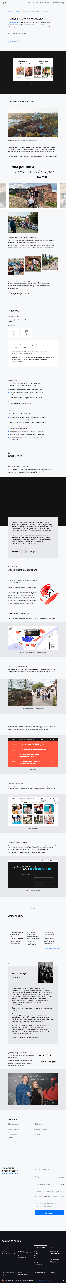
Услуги (28, 2)
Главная (10, 11)
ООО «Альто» (5, 1275)
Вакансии (36, 1253)
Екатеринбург (21, 1251)
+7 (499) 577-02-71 (54, 1247)
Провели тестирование (30, 602)
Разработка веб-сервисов (56, 1257)
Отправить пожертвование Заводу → (52, 948)
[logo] (4, 2)
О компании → (13, 1145)
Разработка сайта (13, 22)
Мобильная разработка (55, 1265)
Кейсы (37, 2)
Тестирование (53, 1267)
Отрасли (42, 2)
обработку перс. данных (45, 1206)
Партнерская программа (40, 1272)
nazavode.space (14, 41)
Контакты (47, 2)
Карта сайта (52, 1272)
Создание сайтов (54, 1251)
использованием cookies (43, 1280)
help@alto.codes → (13, 1240)
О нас (33, 2)
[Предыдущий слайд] (2, 70)
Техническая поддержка (55, 1259)
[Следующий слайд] (63, 70)
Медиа (35, 1257)
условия (54, 1203)
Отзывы (36, 1260)
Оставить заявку (58, 2)
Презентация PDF (38, 1264)
